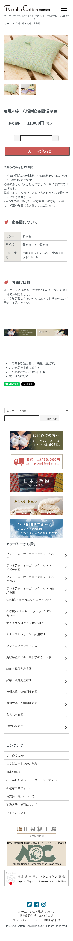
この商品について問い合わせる (28, 372)
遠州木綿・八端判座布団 (27, 23)
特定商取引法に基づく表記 (36, 915)
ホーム (8, 23)
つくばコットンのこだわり (23, 763)
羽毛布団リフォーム (19, 788)
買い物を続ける (19, 376)
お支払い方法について (20, 796)
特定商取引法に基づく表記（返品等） (33, 363)
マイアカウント (16, 812)
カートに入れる (40, 151)
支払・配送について (42, 911)
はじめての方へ (16, 755)
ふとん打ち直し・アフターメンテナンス (31, 779)
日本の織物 (13, 771)
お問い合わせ (51, 920)
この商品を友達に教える (24, 367)
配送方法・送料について (21, 804)
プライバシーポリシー (27, 920)
